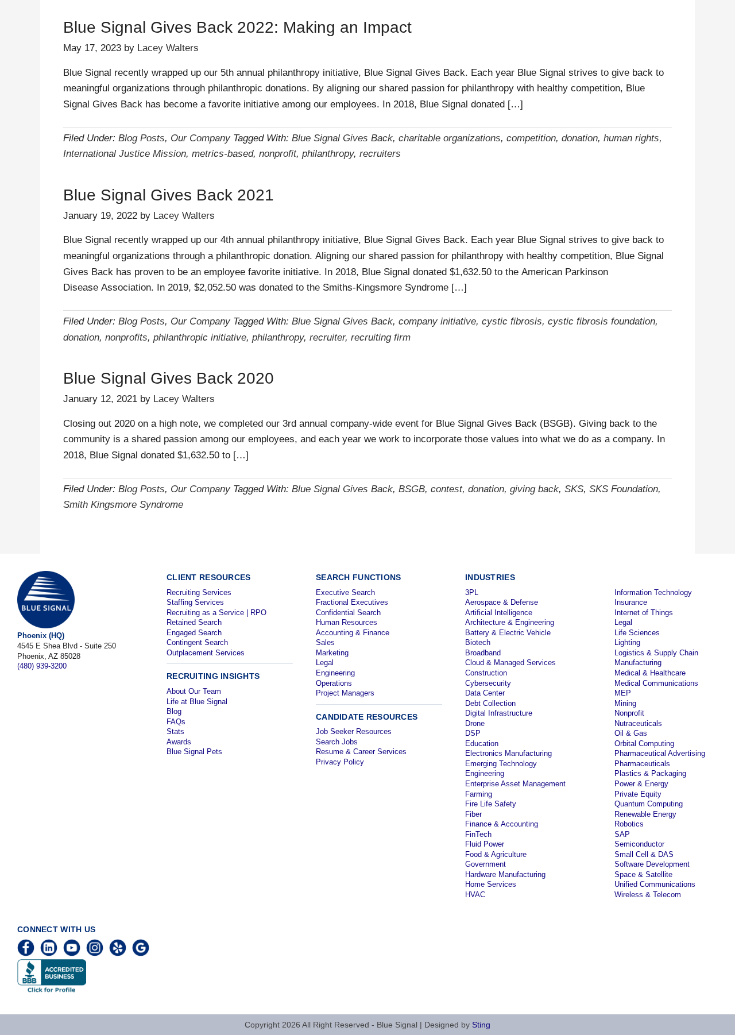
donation (580, 138)
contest (446, 489)
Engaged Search (194, 632)
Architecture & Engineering (509, 622)
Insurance (630, 602)
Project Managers (345, 693)
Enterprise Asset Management (515, 783)
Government (485, 864)
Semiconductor (639, 844)
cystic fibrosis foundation (601, 321)
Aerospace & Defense (501, 602)
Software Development (652, 864)
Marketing (332, 652)
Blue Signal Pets (194, 751)
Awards (179, 741)
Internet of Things (643, 612)
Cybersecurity (488, 683)
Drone (475, 723)
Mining (625, 703)
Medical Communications (656, 683)
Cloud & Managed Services (510, 662)
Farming (478, 794)
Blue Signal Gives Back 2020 (168, 378)
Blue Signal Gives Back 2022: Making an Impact (237, 27)
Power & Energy (641, 783)
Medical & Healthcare (650, 673)
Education (481, 743)
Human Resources (346, 622)
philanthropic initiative (199, 337)
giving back (534, 489)
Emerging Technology (501, 763)
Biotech (477, 642)
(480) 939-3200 (42, 666)
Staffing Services (195, 602)
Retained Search (194, 622)
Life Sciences (637, 632)
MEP (622, 693)
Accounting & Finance (352, 632)
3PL (471, 592)
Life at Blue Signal (197, 701)
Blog (174, 711)
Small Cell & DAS (644, 854)
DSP (473, 733)
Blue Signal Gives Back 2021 (168, 195)
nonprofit (277, 153)
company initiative (437, 321)
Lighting (627, 642)
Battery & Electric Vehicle (508, 632)
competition (531, 138)
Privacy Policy (340, 762)
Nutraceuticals (638, 723)
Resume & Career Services (361, 751)
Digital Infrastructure (498, 713)
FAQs (176, 721)
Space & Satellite (643, 874)
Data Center (485, 693)
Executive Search (345, 592)
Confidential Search (348, 612)
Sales (325, 642)
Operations (334, 683)
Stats (175, 731)
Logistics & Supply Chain (656, 652)
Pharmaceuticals (642, 763)
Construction (486, 673)
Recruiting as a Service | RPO (216, 612)
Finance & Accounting (501, 824)
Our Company (200, 138)
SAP (622, 834)
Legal (325, 662)
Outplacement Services (206, 652)
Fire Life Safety (490, 804)
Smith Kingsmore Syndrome (123, 504)
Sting (481, 1024)
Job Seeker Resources (354, 731)
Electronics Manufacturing (508, 753)
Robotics (629, 824)
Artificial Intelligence (498, 612)
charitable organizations (450, 138)
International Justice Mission (124, 153)
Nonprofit (629, 713)
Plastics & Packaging (650, 773)
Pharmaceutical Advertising (659, 753)
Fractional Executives (352, 602)
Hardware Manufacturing (505, 874)
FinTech (478, 834)
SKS (573, 489)
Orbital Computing (644, 743)
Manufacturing (638, 662)
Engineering (335, 673)
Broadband (483, 652)
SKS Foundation (623, 489)
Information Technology (653, 592)
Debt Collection (490, 703)
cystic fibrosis (512, 321)
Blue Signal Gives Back (342, 138)
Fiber (473, 814)
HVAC (475, 894)
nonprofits (126, 337)
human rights (631, 138)
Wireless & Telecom (647, 894)
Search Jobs (337, 741)
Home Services (490, 884)
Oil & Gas (630, 733)
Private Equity (638, 794)
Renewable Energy (645, 814)
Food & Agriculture (496, 854)
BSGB (412, 489)
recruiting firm (381, 337)
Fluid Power (484, 844)
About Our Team (194, 691)
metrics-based (222, 153)
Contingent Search (197, 642)
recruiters (380, 153)
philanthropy (328, 153)
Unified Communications (654, 884)
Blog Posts (141, 138)
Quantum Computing (648, 804)
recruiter (327, 337)
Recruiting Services (199, 592)
